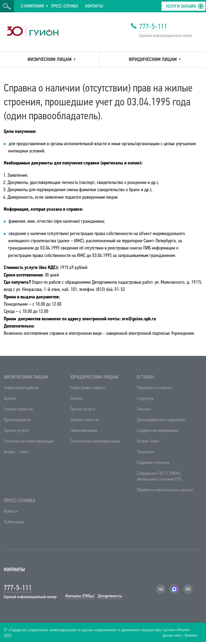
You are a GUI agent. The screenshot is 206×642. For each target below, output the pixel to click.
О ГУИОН (145, 377)
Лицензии (145, 452)
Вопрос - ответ (16, 452)
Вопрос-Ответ (148, 441)
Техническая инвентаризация (28, 441)
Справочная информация (157, 430)
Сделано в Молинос (176, 629)
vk (160, 589)
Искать (7, 6)
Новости (10, 511)
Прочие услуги (16, 430)
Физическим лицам (26, 377)
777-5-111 (153, 26)
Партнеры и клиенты (154, 387)
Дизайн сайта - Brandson (180, 635)
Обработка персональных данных (165, 490)
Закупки (144, 409)
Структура (145, 398)
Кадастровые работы (21, 387)
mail (188, 589)
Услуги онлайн (181, 6)
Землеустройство (18, 409)
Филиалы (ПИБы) (79, 596)
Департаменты (110, 596)
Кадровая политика (153, 462)
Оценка (10, 398)
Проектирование (17, 419)
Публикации (14, 522)
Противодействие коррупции (161, 419)
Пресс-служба (19, 500)
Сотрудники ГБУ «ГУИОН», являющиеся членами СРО (159, 476)
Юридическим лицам (94, 377)
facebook (174, 589)
